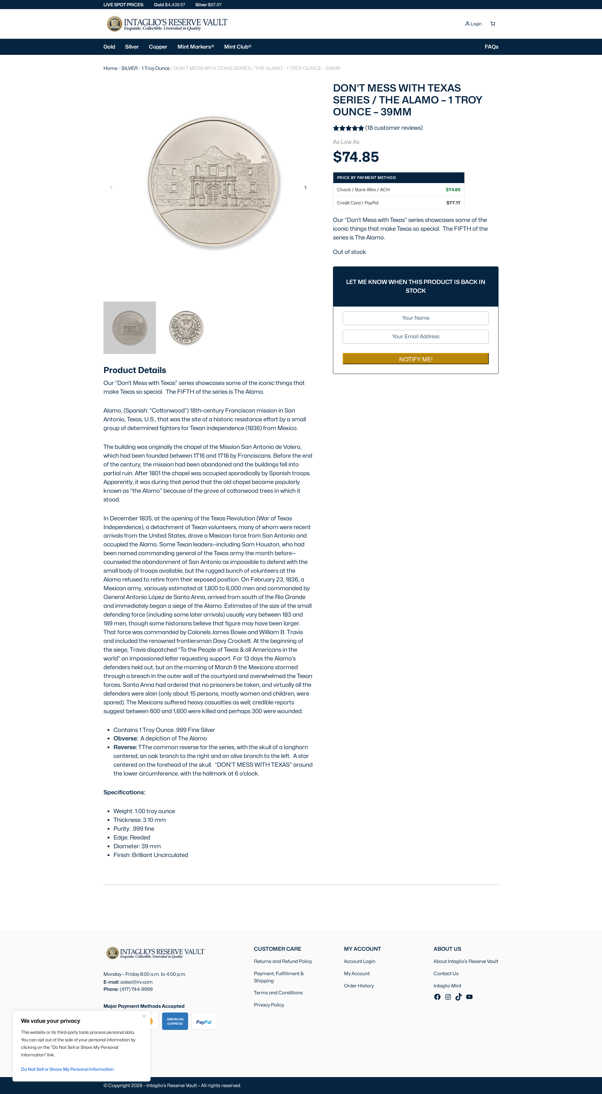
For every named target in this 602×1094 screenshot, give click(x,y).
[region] (81, 1046)
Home (110, 68)
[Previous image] (111, 187)
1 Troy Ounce (156, 68)
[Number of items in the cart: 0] (493, 24)
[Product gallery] (208, 181)
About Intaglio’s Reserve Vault (466, 961)
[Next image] (305, 187)
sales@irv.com (136, 982)
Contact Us (446, 973)
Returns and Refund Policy (283, 961)
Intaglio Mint (447, 986)
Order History (359, 986)
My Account (357, 973)
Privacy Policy (269, 1005)
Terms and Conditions (278, 993)
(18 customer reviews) (394, 127)
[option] (186, 328)
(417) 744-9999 (136, 989)
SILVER (129, 68)
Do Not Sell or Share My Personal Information (67, 1069)
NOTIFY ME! (416, 359)
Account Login (359, 961)
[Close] (144, 1016)
